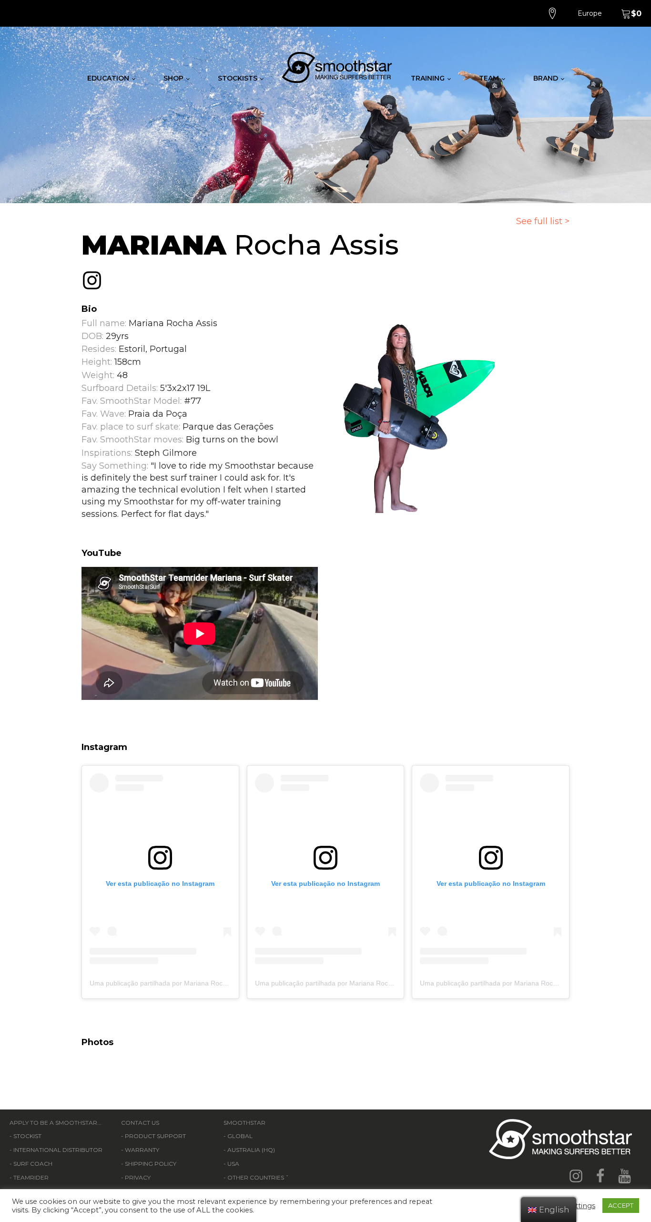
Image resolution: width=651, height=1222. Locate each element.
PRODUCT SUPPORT (155, 1136)
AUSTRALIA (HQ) (251, 1149)
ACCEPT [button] (620, 1205)
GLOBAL (240, 1136)
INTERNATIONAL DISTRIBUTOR (57, 1149)
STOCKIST (27, 1136)
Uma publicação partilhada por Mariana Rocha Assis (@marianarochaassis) (204, 983)
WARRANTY (142, 1149)
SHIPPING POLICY (150, 1163)
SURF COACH (32, 1163)
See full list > (543, 221)
